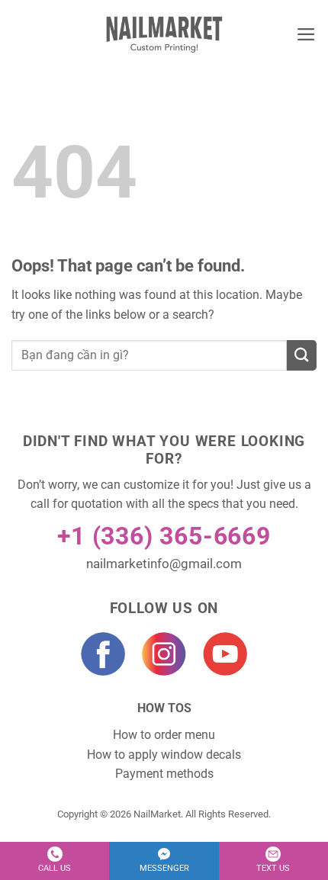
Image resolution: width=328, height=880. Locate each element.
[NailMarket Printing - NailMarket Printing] (164, 34)
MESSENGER (164, 868)
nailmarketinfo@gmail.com (164, 564)
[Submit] (302, 355)
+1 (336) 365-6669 (164, 536)
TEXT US (273, 868)
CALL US (54, 868)
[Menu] (306, 34)
